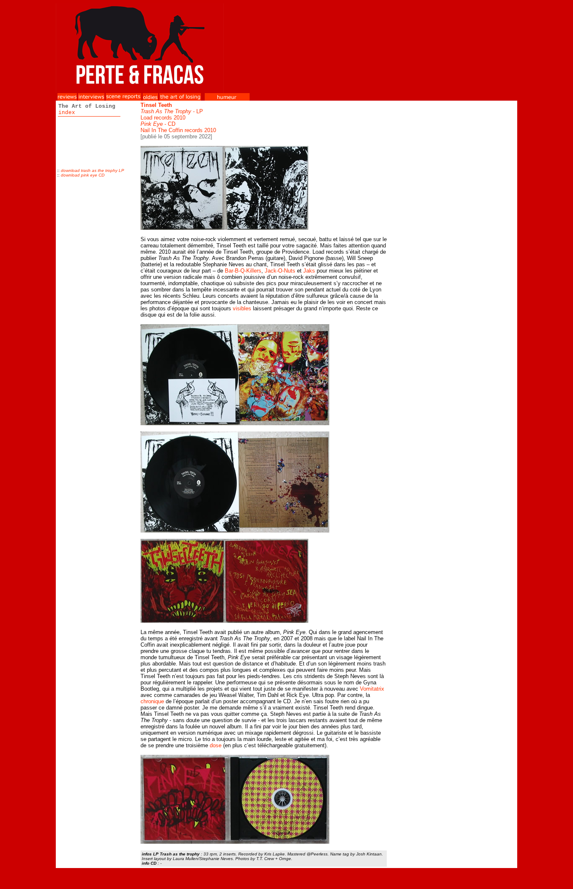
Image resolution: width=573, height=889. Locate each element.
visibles (242, 308)
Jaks (309, 271)
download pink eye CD (82, 175)
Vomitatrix (372, 689)
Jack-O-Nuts (280, 271)
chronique (152, 701)
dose (215, 745)
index (66, 112)
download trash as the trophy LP (92, 170)
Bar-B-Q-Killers (243, 271)
